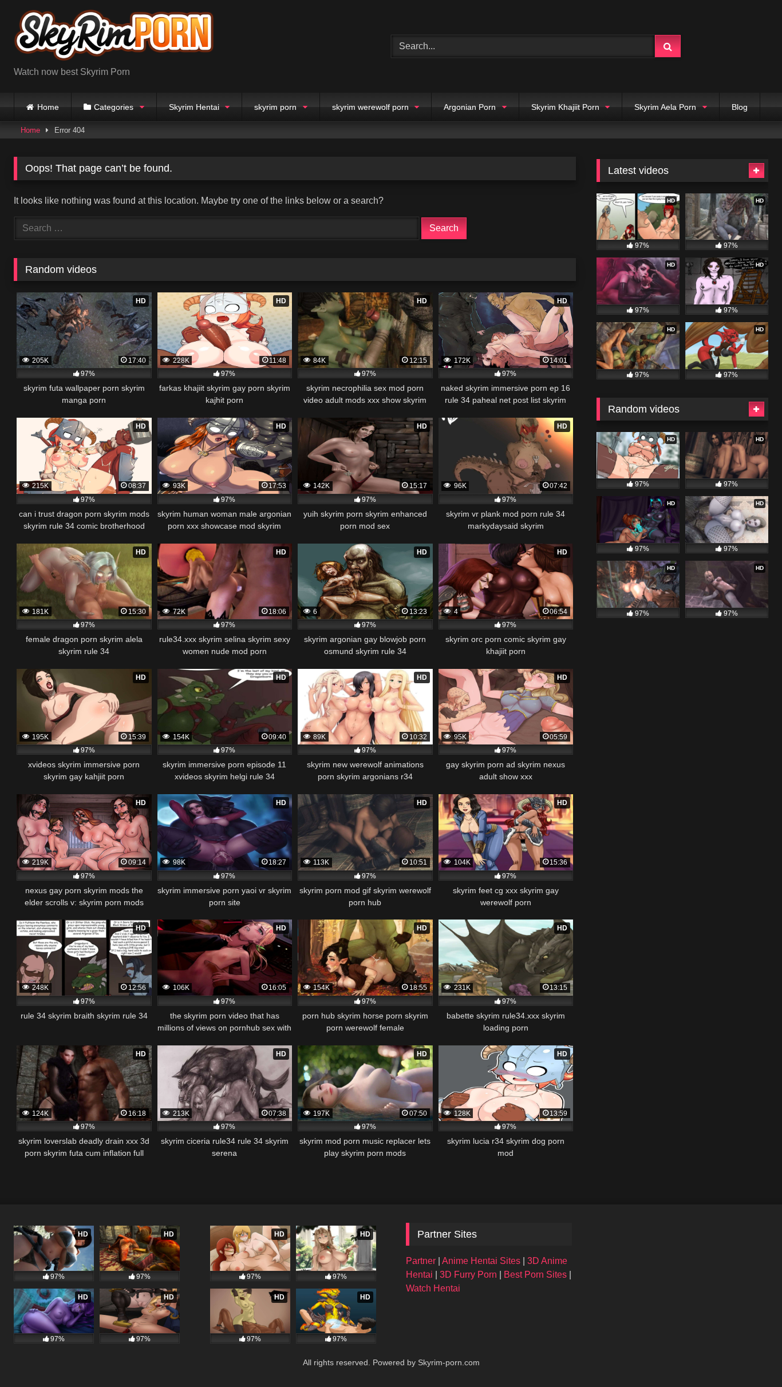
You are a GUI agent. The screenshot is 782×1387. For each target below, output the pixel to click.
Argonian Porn (470, 107)
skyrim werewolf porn (370, 107)
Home (48, 107)
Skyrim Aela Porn (665, 107)
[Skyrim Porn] (114, 37)
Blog (740, 107)
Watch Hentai (433, 1288)
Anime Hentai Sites (482, 1261)
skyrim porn (275, 107)
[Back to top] (746, 1353)
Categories (113, 107)
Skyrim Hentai (194, 107)
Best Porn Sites (536, 1274)
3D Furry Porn (468, 1274)
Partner (422, 1261)
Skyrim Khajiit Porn (565, 107)
